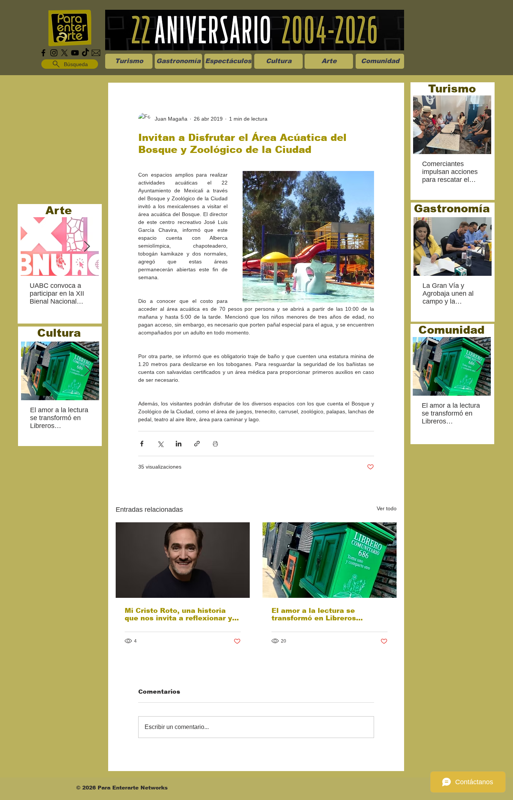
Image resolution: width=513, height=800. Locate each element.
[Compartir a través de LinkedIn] (178, 443)
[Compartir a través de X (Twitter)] (160, 443)
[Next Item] (86, 247)
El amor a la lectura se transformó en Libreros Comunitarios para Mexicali (322, 614)
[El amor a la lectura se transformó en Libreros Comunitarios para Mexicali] (330, 560)
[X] (64, 52)
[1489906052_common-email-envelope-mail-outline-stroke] (96, 52)
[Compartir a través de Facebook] (141, 443)
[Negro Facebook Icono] (43, 52)
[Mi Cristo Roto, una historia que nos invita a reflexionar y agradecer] (183, 560)
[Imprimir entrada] (215, 443)
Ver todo (387, 508)
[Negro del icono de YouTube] (75, 52)
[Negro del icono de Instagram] (54, 52)
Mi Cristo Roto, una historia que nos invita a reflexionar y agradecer (178, 614)
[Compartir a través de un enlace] (197, 443)
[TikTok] (85, 52)
